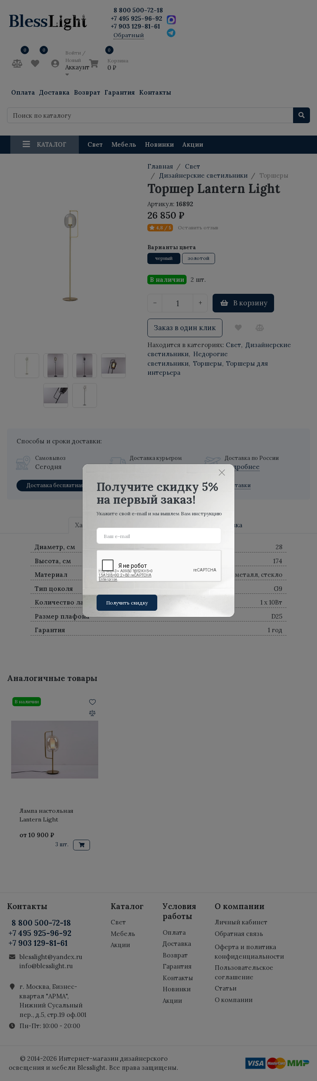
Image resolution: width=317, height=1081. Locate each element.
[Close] (222, 473)
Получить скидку (127, 603)
